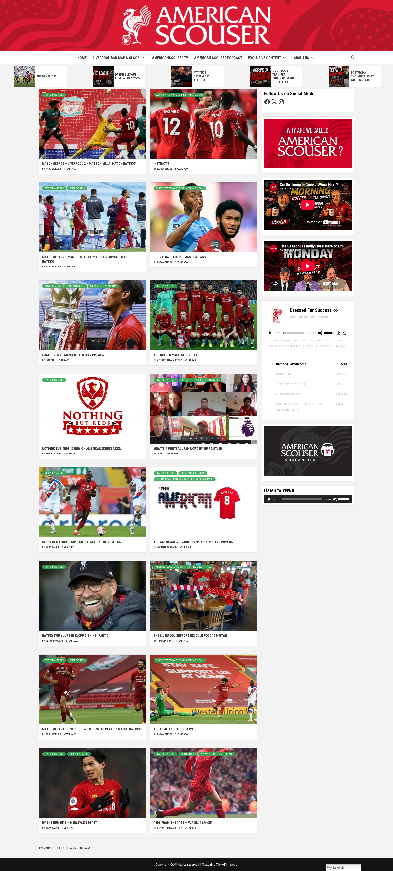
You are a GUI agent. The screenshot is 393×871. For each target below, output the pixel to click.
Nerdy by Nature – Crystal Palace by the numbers (81, 542)
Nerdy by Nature (54, 473)
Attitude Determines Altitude (202, 76)
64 (70, 848)
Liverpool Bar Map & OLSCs (116, 57)
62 (62, 848)
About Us (301, 57)
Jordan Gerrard (167, 547)
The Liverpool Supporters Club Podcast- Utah (190, 636)
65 (74, 848)
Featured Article (54, 94)
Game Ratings (77, 188)
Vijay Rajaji (53, 547)
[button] (308, 364)
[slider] (293, 333)
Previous (44, 848)
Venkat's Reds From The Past (216, 754)
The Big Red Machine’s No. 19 (175, 355)
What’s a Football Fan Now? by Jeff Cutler (188, 449)
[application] (308, 333)
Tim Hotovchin (75, 286)
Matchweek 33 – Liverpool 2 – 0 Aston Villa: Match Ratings (89, 163)
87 (82, 848)
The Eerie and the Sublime (174, 729)
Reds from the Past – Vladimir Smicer (183, 823)
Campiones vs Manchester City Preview (73, 355)
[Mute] (320, 333)
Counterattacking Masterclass (180, 257)
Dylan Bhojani (54, 640)
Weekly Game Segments (103, 286)
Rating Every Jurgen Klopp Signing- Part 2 (75, 636)
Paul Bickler (53, 168)
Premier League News (192, 473)
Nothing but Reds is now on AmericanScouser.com (82, 449)
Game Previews (53, 286)
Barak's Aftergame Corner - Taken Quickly (179, 94)
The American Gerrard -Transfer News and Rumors (184, 479)
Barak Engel (165, 168)
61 (58, 848)
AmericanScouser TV (170, 57)
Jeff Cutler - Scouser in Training (200, 379)
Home (82, 57)
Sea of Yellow (46, 76)
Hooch (50, 360)
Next (87, 848)
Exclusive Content (264, 57)
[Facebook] (267, 102)
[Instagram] (281, 102)
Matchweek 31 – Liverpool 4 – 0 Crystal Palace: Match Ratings (92, 729)
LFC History (187, 754)
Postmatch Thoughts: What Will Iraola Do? (362, 76)
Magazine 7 (210, 864)
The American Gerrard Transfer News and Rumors (193, 542)
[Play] (270, 333)
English (338, 867)
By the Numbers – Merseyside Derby (69, 823)
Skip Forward (345, 333)
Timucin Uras (54, 453)
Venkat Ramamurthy (169, 360)
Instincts (161, 163)
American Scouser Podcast (218, 57)
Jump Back (338, 333)
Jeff (160, 453)
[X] (274, 102)
